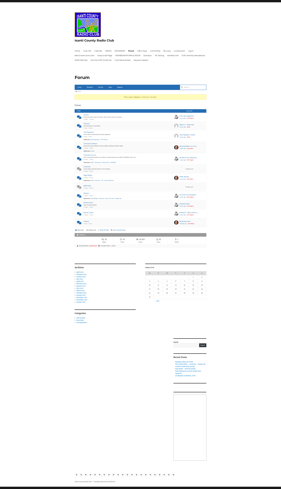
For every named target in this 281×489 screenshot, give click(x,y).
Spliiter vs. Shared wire (186, 125)
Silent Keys (142, 51)
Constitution (179, 51)
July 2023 (79, 279)
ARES (92, 162)
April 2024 (80, 272)
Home (77, 51)
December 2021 (81, 297)
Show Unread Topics (119, 230)
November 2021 (81, 300)
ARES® (108, 51)
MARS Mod (87, 186)
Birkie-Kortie (105, 162)
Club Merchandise (123, 60)
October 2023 (81, 277)
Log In (191, 51)
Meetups (86, 193)
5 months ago (183, 223)
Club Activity (80, 318)
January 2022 (81, 295)
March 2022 (80, 291)
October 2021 (81, 302)
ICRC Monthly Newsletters (193, 55)
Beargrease (98, 162)
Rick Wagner (190, 118)
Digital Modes (88, 175)
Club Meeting (94, 198)
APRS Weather (184, 177)
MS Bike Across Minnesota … (189, 157)
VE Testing (159, 55)
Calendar (98, 51)
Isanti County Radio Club (94, 40)
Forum (131, 51)
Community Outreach (90, 143)
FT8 (102, 180)
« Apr (157, 301)
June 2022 (79, 288)
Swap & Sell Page (104, 55)
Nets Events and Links (84, 55)
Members (90, 87)
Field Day (101, 198)
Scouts (93, 151)
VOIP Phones (104, 139)
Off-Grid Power (88, 203)
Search (175, 342)
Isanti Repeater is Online (187, 135)
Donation (147, 55)
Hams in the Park (109, 198)
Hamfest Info (173, 55)
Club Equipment (89, 132)
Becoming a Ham (184, 221)
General (86, 115)
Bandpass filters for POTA (184, 362)
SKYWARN (113, 162)
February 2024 (81, 274)
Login (110, 87)
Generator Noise (184, 204)
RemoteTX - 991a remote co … (189, 212)
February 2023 (81, 284)
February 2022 (81, 293)
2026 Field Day (81, 60)
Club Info (87, 51)
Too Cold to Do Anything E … (188, 195)
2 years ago (182, 118)
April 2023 (80, 281)
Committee (155, 51)
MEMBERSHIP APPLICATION (127, 55)
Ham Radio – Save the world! (185, 369)
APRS (92, 180)
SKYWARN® (120, 51)
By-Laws (167, 51)
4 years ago (182, 127)
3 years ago (182, 160)
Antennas (87, 123)
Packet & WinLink (109, 180)
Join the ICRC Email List (101, 60)
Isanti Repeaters (95, 139)
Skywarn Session (141, 60)
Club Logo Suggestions (186, 116)
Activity (100, 87)
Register (119, 87)
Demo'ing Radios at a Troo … (188, 146)
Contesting (87, 167)
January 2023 (81, 286)
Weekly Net (118, 198)
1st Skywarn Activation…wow (185, 376)
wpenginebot (93, 246)
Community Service (90, 155)
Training (86, 221)
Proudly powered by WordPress (104, 482)
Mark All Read (104, 230)
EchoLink (97, 180)
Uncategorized (81, 322)
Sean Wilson (190, 148)
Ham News (80, 320)
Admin (188, 127)
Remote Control (88, 212)
